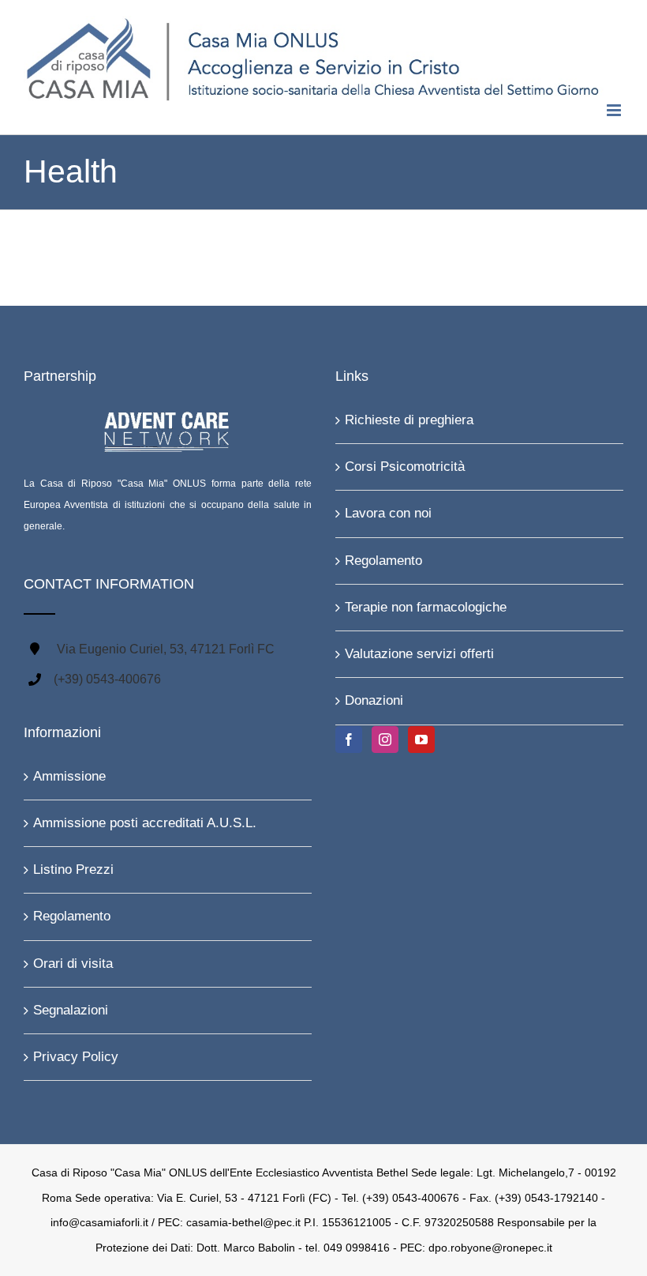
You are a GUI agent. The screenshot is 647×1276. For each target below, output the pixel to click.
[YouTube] (421, 739)
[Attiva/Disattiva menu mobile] (615, 110)
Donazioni (374, 700)
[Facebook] (348, 739)
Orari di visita (73, 963)
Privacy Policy (75, 1056)
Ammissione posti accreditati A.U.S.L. (144, 822)
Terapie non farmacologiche (426, 607)
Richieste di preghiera (409, 419)
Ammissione (69, 776)
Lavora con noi (388, 513)
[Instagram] (385, 739)
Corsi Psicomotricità (405, 466)
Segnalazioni (70, 1010)
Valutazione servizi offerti (419, 653)
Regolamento (383, 560)
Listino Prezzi (73, 869)
